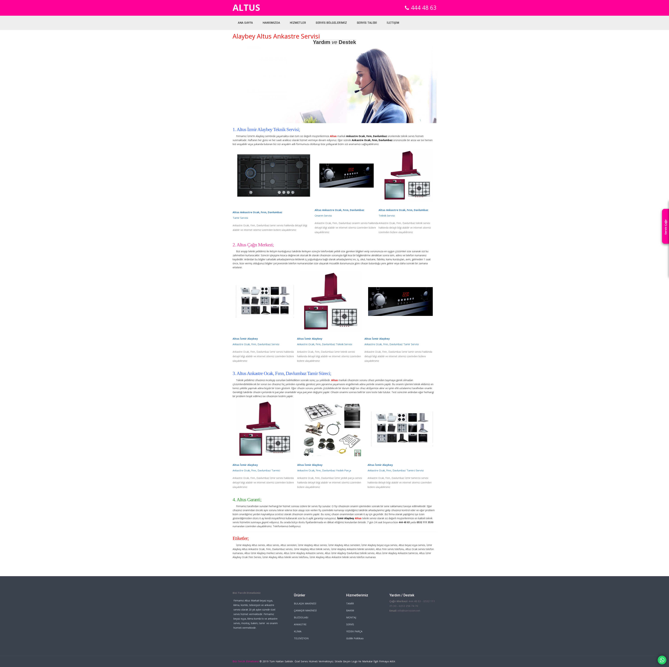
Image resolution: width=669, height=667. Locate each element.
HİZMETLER (298, 22)
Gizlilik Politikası (355, 638)
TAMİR (350, 603)
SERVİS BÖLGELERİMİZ (331, 22)
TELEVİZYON (301, 638)
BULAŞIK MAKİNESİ (305, 603)
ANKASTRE (300, 624)
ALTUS (246, 7)
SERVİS (350, 624)
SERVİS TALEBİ (367, 22)
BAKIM (350, 610)
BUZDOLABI (301, 617)
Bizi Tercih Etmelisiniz (246, 661)
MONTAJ (351, 617)
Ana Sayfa (245, 22)
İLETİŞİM (393, 22)
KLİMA (297, 631)
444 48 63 (424, 7)
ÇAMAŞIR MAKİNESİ (305, 610)
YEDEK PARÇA (354, 631)
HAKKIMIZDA (271, 22)
